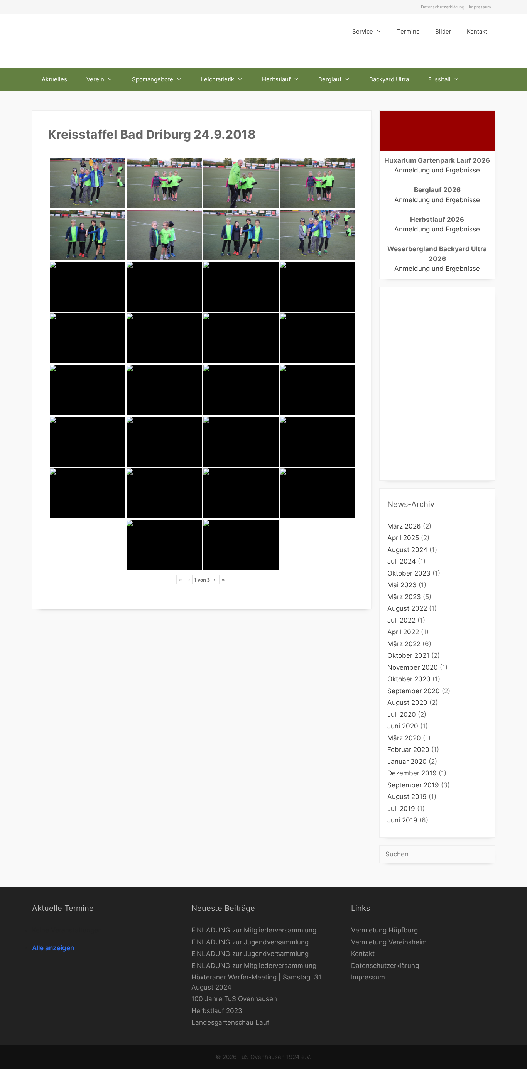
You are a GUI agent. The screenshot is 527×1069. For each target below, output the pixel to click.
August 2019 (407, 796)
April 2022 (403, 632)
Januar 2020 (407, 761)
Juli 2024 (401, 561)
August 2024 (407, 550)
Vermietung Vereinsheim (389, 942)
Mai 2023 (402, 585)
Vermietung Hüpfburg (384, 930)
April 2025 (403, 538)
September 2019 (413, 785)
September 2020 (413, 691)
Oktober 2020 (409, 679)
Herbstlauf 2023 (216, 1011)
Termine (408, 31)
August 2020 (407, 702)
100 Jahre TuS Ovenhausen (234, 999)
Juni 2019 (402, 820)
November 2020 (412, 667)
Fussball (439, 79)
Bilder (443, 31)
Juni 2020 (402, 726)
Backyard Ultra (389, 79)
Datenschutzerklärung (443, 7)
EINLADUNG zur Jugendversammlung (250, 942)
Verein (95, 79)
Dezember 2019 (412, 773)
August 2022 (407, 608)
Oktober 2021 (408, 655)
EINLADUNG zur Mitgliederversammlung (253, 930)
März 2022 (404, 644)
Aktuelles (54, 79)
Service (362, 31)
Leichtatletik (217, 79)
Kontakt (477, 31)
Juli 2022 (401, 620)
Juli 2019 (401, 808)
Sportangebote (152, 79)
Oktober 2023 (409, 573)
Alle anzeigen (53, 948)
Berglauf (329, 79)
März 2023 (404, 597)
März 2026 (404, 526)
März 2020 (404, 738)
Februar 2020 (408, 749)
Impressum (480, 7)
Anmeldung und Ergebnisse (437, 170)
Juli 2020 (401, 714)
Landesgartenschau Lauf (230, 1022)
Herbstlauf (276, 79)
